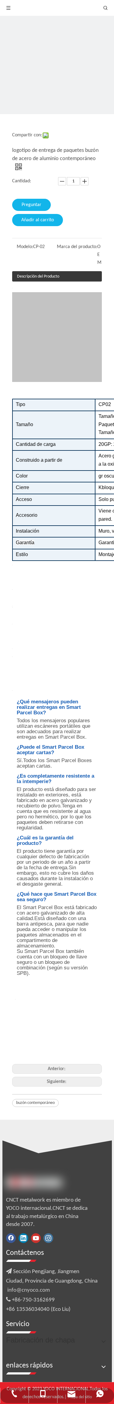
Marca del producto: (77, 246)
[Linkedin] (23, 1238)
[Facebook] (11, 1238)
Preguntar (31, 204)
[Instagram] (48, 1238)
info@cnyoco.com (28, 1290)
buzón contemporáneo (35, 1103)
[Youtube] (36, 1238)
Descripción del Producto (38, 276)
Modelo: (25, 246)
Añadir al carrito (37, 220)
